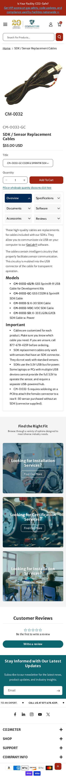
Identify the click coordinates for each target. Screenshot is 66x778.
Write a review (32, 644)
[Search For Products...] (59, 37)
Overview (13, 198)
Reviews (41, 218)
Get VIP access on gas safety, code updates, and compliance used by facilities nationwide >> (33, 10)
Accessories (14, 218)
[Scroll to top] (58, 766)
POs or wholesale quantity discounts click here (27, 187)
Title (5, 155)
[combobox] (28, 37)
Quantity (8, 172)
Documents (14, 208)
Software (41, 208)
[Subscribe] (58, 690)
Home (6, 48)
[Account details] (51, 25)
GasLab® (31, 244)
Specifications (45, 198)
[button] (5, 24)
